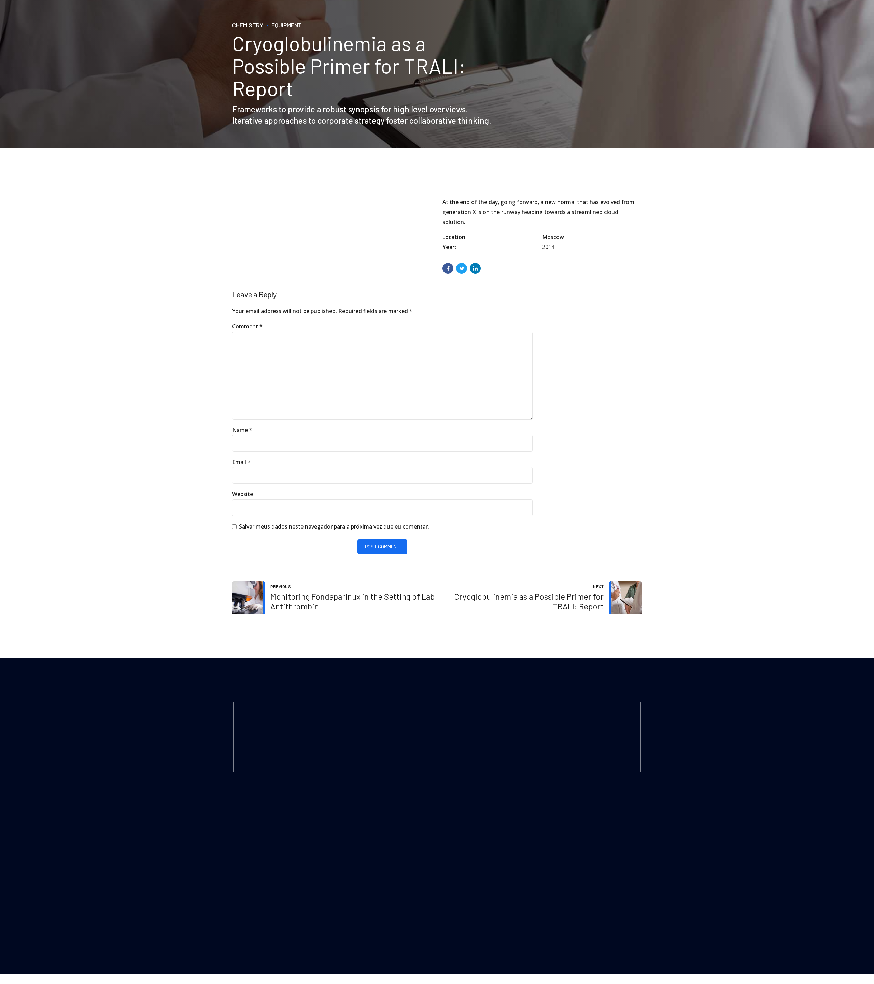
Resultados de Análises (364, 823)
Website (242, 494)
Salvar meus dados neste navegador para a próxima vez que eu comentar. (334, 526)
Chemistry (247, 25)
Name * (242, 430)
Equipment (286, 25)
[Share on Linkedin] (475, 268)
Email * (241, 462)
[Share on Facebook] (447, 268)
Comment (247, 326)
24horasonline (297, 920)
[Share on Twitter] (461, 268)
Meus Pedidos (354, 842)
